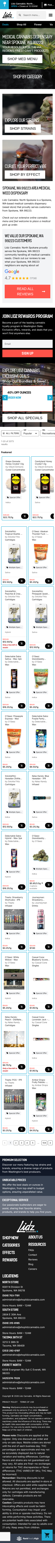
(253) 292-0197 (11, 1350)
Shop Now (10, 1237)
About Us (35, 1237)
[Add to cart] (24, 516)
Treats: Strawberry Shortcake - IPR (14, 898)
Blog (30, 1264)
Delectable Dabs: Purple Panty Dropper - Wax (40, 718)
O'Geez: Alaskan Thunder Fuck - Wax (40, 534)
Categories (11, 1245)
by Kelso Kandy (39, 781)
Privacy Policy (10, 1402)
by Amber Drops (40, 1085)
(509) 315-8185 (11, 1323)
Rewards (9, 1260)
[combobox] (33, 15)
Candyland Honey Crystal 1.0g (43, 462)
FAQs (31, 1250)
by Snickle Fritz (12, 537)
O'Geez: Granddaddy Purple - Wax (38, 659)
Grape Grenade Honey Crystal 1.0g (15, 462)
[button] (33, 5)
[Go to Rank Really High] (28, 1538)
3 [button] (21, 1143)
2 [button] (16, 1143)
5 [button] (32, 1143)
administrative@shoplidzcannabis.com (23, 1299)
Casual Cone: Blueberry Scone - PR (40, 959)
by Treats (9, 902)
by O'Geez (37, 537)
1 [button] (10, 1143)
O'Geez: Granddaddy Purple (38, 838)
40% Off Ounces (19, 392)
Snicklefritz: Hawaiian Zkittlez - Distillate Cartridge (14, 778)
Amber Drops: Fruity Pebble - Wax (39, 1082)
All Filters (12, 433)
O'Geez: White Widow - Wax (12, 958)
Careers (32, 1268)
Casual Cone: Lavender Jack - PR (40, 1019)
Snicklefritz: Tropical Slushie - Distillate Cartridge (14, 534)
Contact (32, 1254)
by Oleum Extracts (14, 466)
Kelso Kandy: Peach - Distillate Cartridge (13, 1019)
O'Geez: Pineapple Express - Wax (14, 717)
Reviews (32, 1259)
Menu (43, 430)
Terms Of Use (27, 1402)
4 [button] (27, 1143)
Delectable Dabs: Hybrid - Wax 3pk (13, 837)
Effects (8, 1252)
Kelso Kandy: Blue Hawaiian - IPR (40, 777)
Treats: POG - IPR (13, 1080)
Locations (10, 1276)
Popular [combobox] (27, 433)
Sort (24, 430)
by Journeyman (39, 902)
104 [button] (44, 1143)
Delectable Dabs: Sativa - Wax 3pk (13, 657)
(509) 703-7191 (11, 1295)
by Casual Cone (39, 962)
